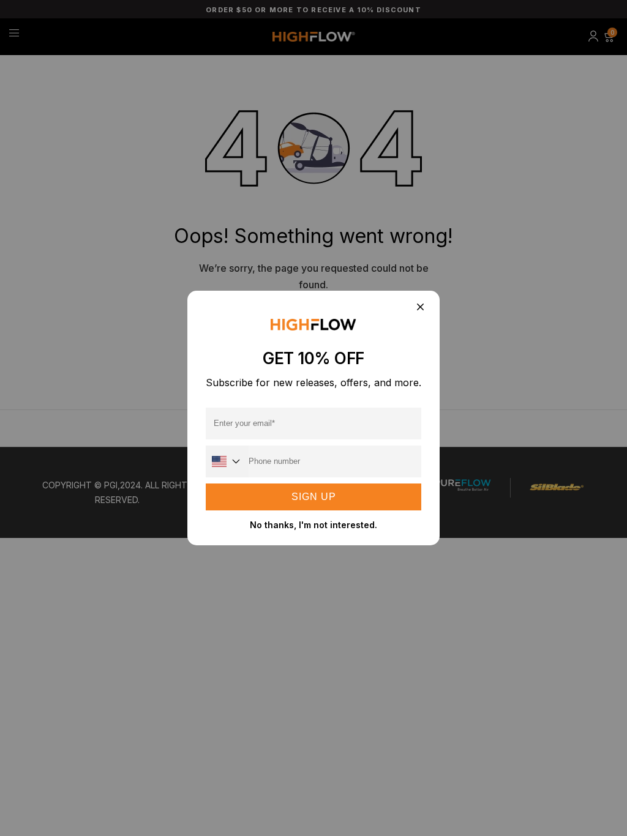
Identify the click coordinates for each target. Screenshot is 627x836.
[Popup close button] (419, 307)
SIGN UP (313, 496)
